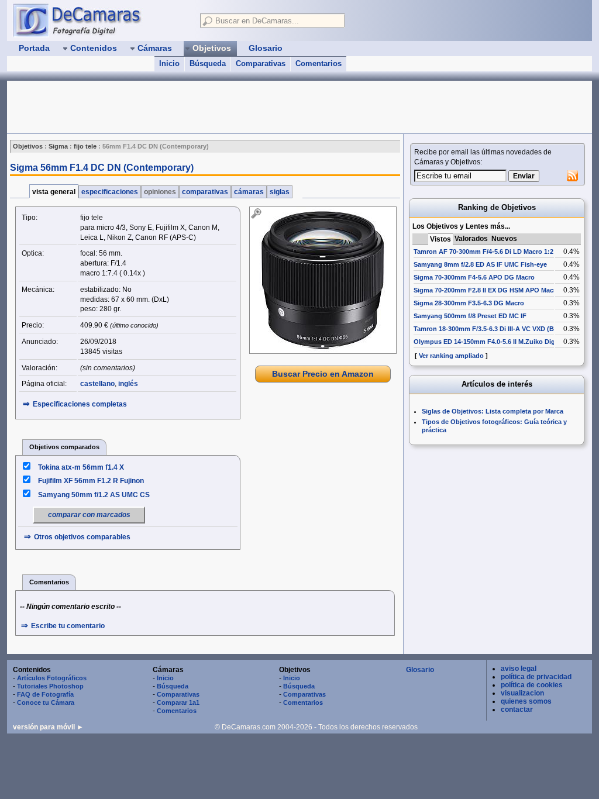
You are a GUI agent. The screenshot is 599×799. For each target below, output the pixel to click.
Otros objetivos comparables (82, 537)
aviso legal (518, 668)
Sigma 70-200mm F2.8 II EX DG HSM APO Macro (487, 290)
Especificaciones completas (80, 404)
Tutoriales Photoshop (50, 686)
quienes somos (526, 701)
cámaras (249, 192)
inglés (128, 384)
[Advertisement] (220, 107)
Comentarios (318, 63)
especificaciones (110, 192)
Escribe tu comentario (68, 626)
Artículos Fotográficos (52, 677)
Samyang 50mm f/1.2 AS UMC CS (94, 495)
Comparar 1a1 (178, 702)
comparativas (205, 192)
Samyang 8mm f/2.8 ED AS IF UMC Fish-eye (480, 264)
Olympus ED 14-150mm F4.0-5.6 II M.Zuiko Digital (489, 341)
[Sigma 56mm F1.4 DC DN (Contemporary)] (323, 280)
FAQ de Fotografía (45, 694)
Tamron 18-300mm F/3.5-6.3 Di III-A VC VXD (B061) (490, 328)
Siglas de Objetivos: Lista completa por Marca (492, 411)
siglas (279, 192)
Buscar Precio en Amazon (323, 373)
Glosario (420, 670)
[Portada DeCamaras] (101, 19)
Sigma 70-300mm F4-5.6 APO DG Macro (474, 277)
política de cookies (532, 685)
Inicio (169, 63)
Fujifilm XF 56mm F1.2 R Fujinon (91, 481)
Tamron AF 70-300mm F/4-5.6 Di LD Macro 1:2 (483, 251)
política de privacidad (536, 677)
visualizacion (522, 693)
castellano (97, 384)
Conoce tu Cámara (45, 702)
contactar (517, 709)
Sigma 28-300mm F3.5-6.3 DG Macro (469, 302)
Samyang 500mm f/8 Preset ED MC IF (470, 315)
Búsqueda (208, 63)
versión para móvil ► (48, 727)
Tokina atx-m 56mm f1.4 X (81, 467)
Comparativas (260, 63)
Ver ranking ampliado (451, 355)
